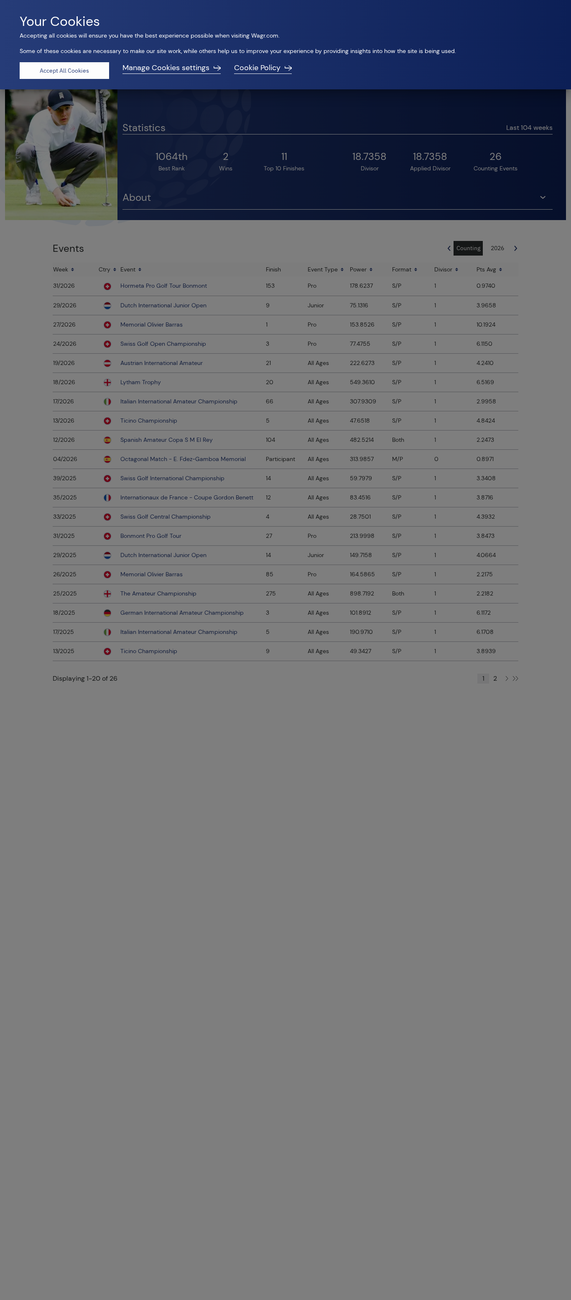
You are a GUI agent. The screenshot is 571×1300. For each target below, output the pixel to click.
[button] (171, 70)
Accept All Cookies (64, 70)
